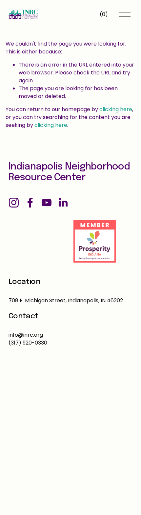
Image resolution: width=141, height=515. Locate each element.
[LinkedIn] (63, 202)
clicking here (115, 109)
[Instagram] (14, 202)
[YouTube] (46, 202)
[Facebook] (30, 202)
